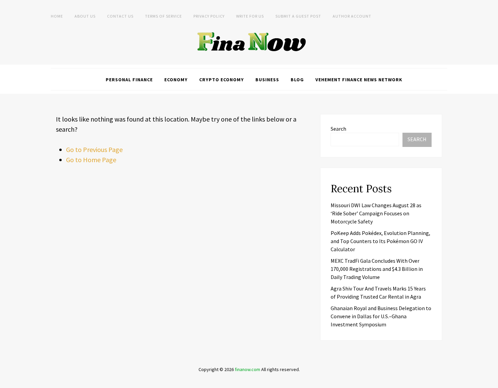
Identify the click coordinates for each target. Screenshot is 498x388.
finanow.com (247, 369)
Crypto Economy (221, 80)
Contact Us (120, 16)
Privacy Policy (209, 16)
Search (338, 128)
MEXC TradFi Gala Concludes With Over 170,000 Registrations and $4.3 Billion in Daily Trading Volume (377, 268)
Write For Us (250, 16)
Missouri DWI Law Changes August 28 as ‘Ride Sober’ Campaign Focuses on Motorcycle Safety (376, 213)
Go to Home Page (91, 159)
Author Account (352, 16)
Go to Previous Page (94, 149)
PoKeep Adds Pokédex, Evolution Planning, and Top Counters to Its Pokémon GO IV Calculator (380, 241)
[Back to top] (491, 381)
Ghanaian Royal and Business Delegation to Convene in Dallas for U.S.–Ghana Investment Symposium (381, 316)
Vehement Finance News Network (358, 80)
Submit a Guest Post (298, 16)
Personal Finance (129, 80)
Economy (176, 80)
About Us (85, 16)
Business (267, 80)
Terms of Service (163, 16)
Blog (297, 80)
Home (57, 16)
